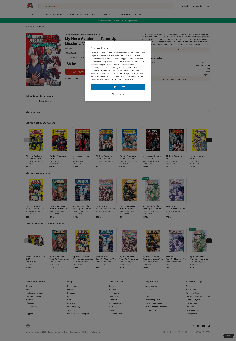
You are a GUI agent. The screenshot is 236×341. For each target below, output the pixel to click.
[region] (118, 71)
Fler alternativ (118, 94)
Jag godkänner (118, 86)
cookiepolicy (127, 79)
